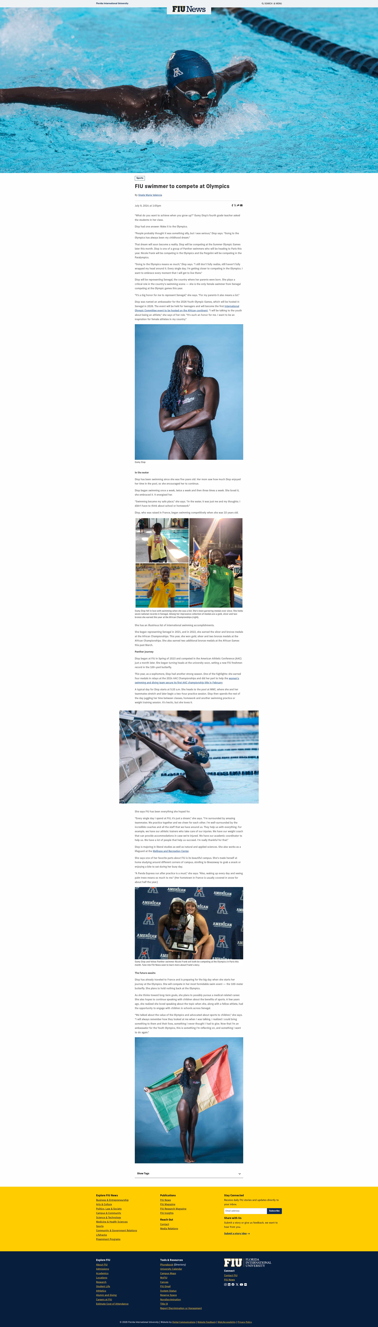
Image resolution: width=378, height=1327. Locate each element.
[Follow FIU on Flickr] (246, 1285)
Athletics (101, 1291)
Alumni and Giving (106, 1295)
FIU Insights (166, 1213)
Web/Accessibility (227, 1322)
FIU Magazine (167, 1204)
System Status (168, 1291)
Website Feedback (206, 1322)
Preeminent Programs (108, 1239)
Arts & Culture (104, 1204)
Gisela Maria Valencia (150, 195)
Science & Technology (108, 1218)
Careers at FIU (104, 1300)
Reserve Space (168, 1295)
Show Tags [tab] (143, 1174)
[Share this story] (237, 205)
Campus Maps (168, 1273)
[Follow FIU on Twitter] (238, 1285)
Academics (102, 1273)
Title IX (164, 1304)
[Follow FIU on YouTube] (242, 1285)
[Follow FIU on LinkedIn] (230, 1285)
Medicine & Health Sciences (112, 1222)
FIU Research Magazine (173, 1209)
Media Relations (169, 1229)
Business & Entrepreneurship (112, 1200)
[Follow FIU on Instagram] (226, 1285)
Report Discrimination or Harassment (181, 1308)
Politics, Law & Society (109, 1209)
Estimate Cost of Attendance (112, 1304)
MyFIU (163, 1278)
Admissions (102, 1269)
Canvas (164, 1282)
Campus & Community (108, 1213)
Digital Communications (183, 1322)
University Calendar (171, 1269)
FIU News (165, 1200)
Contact (164, 1224)
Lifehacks (101, 1235)
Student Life (103, 1286)
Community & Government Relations (116, 1231)
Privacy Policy (245, 1322)
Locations (101, 1278)
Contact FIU (230, 1276)
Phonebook (166, 1265)
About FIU (101, 1265)
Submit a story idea (235, 1234)
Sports (139, 178)
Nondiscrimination (170, 1300)
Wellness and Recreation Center (171, 851)
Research (101, 1282)
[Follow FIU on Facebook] (234, 1285)
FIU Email (165, 1286)
